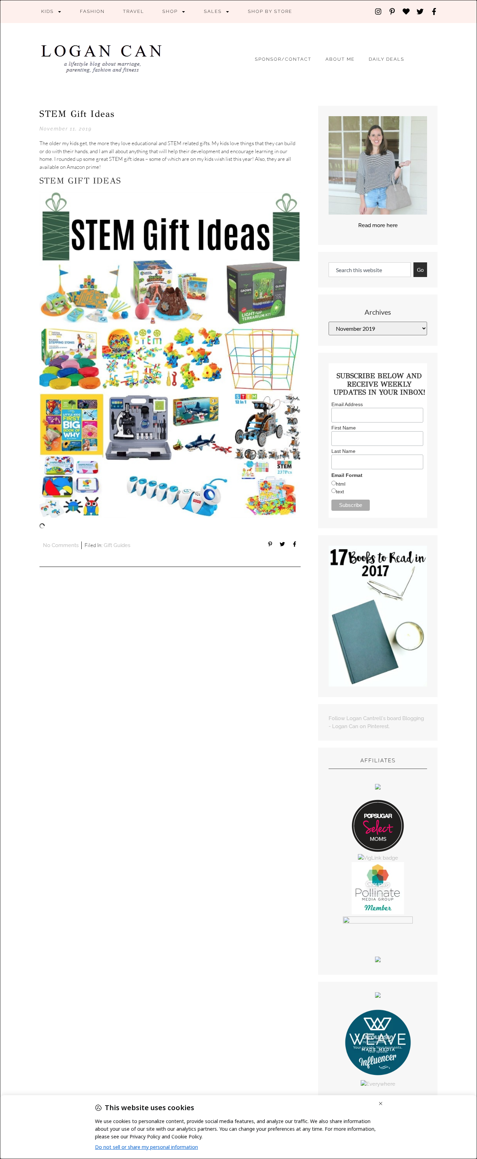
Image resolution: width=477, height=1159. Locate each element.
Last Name (343, 451)
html (340, 484)
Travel (133, 11)
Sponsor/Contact (283, 59)
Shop (170, 11)
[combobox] (370, 269)
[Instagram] (378, 11)
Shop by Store (270, 11)
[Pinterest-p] (392, 11)
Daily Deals (386, 59)
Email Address (347, 404)
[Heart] (406, 11)
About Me (340, 59)
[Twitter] (420, 11)
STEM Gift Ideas (77, 113)
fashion (92, 11)
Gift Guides (117, 545)
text (340, 491)
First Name (343, 427)
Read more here (378, 225)
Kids (47, 11)
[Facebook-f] (434, 11)
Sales (213, 11)
